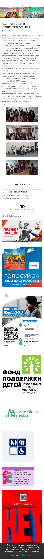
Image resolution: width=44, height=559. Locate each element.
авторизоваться (21, 198)
